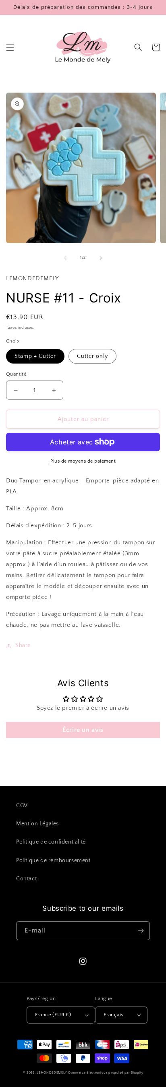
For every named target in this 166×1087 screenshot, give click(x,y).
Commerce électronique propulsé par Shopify (105, 1072)
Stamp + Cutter (35, 356)
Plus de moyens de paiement (83, 461)
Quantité (16, 374)
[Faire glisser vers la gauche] (65, 258)
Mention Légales (37, 824)
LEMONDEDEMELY (52, 1072)
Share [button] (23, 645)
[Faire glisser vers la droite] (101, 258)
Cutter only (92, 356)
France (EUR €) (53, 1014)
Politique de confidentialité (51, 842)
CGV (22, 805)
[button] (10, 47)
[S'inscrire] (140, 930)
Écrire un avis (82, 730)
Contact (26, 879)
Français (113, 1014)
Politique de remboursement (53, 860)
